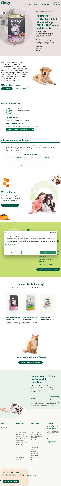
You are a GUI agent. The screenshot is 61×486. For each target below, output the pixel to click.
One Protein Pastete (20, 444)
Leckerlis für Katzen (35, 463)
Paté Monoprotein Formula (21, 442)
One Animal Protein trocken (21, 432)
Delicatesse (33, 451)
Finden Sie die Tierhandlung (10, 205)
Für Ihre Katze (35, 423)
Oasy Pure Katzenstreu (35, 466)
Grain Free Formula (20, 434)
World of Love (5, 423)
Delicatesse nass (34, 453)
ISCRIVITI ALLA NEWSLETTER (11, 481)
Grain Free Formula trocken (21, 436)
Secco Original (34, 425)
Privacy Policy (50, 405)
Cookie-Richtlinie (11, 244)
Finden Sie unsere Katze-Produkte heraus (30, 362)
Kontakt (55, 2)
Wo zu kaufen (7, 88)
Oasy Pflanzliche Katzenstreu (36, 468)
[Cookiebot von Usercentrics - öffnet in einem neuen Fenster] (51, 232)
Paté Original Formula (20, 438)
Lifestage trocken (19, 428)
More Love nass (34, 461)
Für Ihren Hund (20, 423)
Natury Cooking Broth (35, 457)
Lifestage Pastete (19, 440)
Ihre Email (33, 398)
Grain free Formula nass (20, 448)
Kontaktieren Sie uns (21, 88)
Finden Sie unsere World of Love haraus (48, 269)
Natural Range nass (20, 457)
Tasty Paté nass (19, 451)
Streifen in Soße (19, 453)
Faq (51, 2)
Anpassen (30, 252)
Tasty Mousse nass (34, 447)
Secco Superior (34, 428)
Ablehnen (13, 252)
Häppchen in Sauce (35, 443)
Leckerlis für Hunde (20, 459)
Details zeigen (51, 248)
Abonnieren (54, 398)
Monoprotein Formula (20, 430)
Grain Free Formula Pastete (21, 446)
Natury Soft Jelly (19, 455)
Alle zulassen (48, 252)
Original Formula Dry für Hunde (22, 425)
